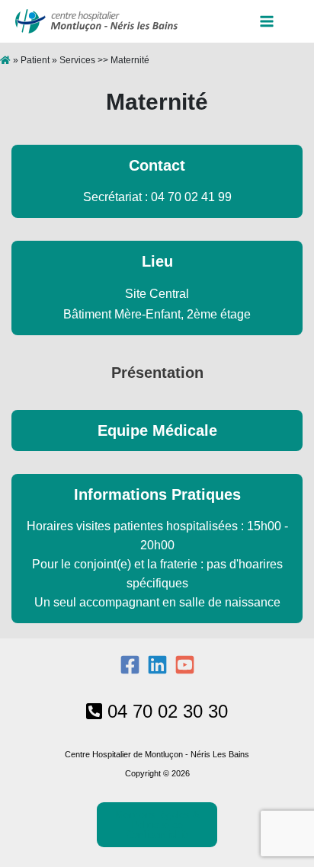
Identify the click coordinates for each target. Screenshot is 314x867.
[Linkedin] (157, 664)
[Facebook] (130, 664)
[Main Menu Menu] (272, 21)
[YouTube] (185, 664)
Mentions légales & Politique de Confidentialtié (157, 824)
